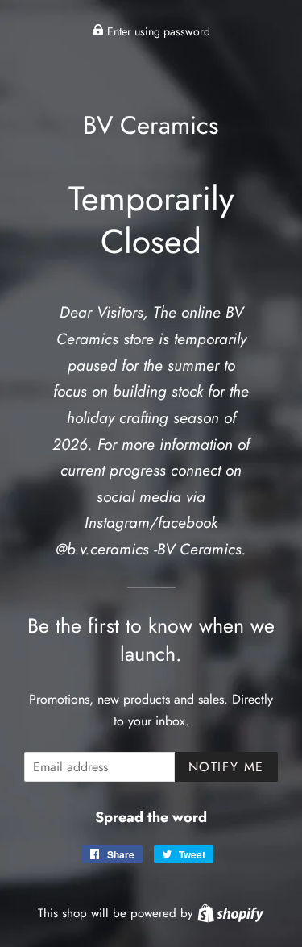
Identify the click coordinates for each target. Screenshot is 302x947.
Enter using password (157, 31)
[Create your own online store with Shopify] (230, 913)
